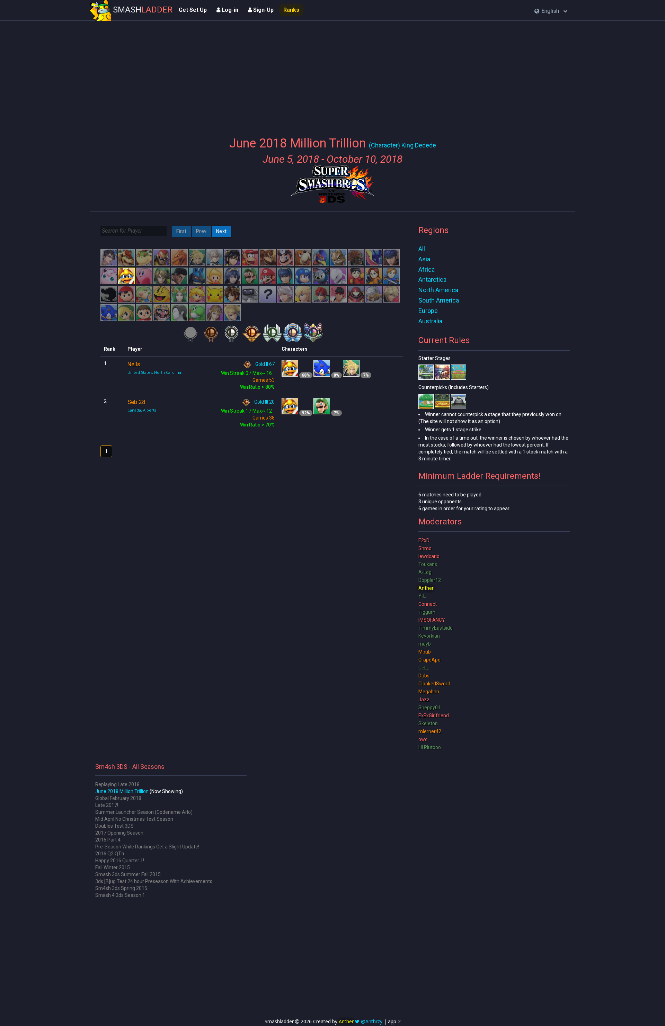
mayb (424, 644)
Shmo (425, 548)
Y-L (422, 596)
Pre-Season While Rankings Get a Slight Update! (147, 846)
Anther (426, 588)
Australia (430, 321)
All (421, 248)
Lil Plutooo (429, 747)
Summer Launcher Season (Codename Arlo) (144, 812)
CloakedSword (434, 683)
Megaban (428, 691)
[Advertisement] (332, 74)
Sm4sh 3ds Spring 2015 (121, 888)
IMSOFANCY (431, 620)
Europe (428, 310)
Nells (133, 364)
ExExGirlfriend (433, 715)
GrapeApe (429, 660)
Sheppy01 (429, 707)
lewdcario (429, 556)
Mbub (424, 652)
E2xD (423, 540)
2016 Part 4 (108, 840)
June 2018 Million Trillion (122, 791)
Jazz (423, 699)
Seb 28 (136, 401)
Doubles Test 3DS (114, 826)
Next (221, 231)
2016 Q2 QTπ (109, 853)
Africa (426, 269)
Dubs (423, 675)
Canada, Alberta (142, 410)
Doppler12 (429, 580)
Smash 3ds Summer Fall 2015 (128, 874)
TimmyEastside (435, 628)
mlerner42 (429, 731)
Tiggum (426, 612)
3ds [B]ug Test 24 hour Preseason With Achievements (153, 881)
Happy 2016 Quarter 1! (119, 860)
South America (438, 300)
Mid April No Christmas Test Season (134, 819)
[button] (550, 11)
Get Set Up (193, 10)
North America (438, 290)
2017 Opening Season (119, 833)
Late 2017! (106, 805)
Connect (427, 604)
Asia (424, 259)
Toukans (427, 564)
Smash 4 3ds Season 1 (120, 895)
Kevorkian (429, 636)
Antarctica (432, 279)
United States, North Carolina (154, 372)
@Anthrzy (372, 1021)
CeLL (423, 667)
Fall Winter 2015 (112, 867)
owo (423, 739)
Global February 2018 (118, 798)
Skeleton (428, 723)
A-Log (425, 572)
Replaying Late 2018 (117, 784)
